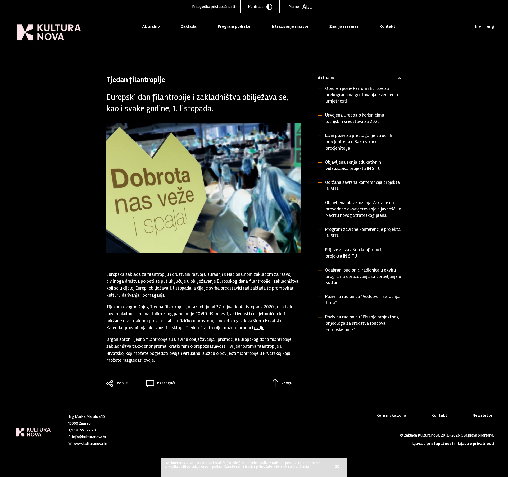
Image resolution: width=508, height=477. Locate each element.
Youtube (134, 442)
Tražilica (466, 26)
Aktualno (151, 26)
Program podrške (234, 26)
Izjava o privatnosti (476, 443)
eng (490, 26)
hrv (478, 26)
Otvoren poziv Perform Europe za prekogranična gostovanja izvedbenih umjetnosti (361, 94)
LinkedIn (125, 442)
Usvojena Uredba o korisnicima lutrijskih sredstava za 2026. (354, 118)
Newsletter (483, 415)
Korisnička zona (391, 415)
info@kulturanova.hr (89, 436)
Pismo (294, 6)
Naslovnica (115, 54)
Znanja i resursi (343, 26)
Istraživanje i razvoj (290, 26)
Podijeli (123, 383)
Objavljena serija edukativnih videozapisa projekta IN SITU (353, 165)
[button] (292, 265)
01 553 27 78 (86, 430)
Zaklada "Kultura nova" (49, 28)
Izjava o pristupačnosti (433, 443)
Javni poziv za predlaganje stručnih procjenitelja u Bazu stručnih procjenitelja (358, 141)
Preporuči (166, 383)
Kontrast (256, 6)
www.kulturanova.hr (90, 443)
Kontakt (387, 26)
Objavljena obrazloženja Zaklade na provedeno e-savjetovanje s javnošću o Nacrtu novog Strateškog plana (363, 209)
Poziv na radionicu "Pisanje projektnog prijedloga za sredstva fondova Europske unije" (362, 323)
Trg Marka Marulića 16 (86, 416)
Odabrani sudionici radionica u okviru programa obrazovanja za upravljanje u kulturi (363, 276)
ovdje (259, 328)
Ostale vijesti (158, 54)
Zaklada (188, 26)
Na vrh (286, 383)
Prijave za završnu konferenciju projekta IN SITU (355, 253)
